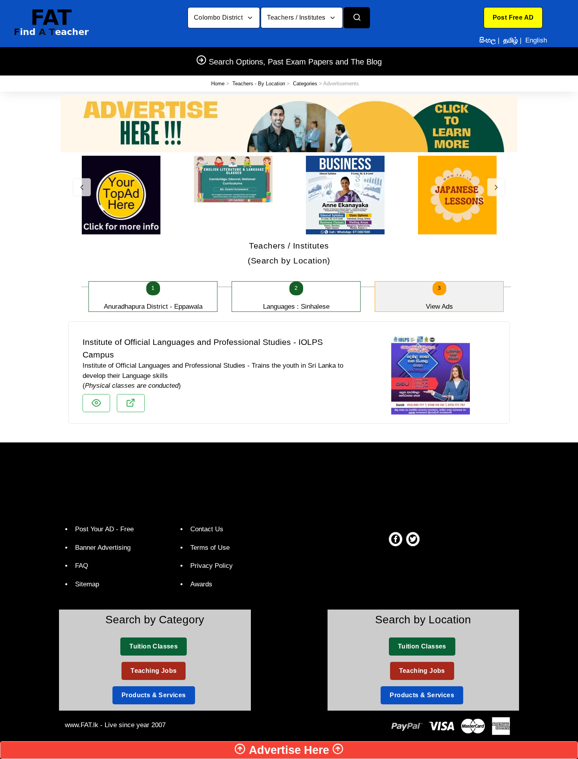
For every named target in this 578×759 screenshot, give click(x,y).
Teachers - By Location (258, 84)
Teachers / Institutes (297, 17)
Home (218, 84)
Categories (305, 84)
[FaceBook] (395, 539)
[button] (513, 17)
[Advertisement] (286, 481)
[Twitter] (413, 539)
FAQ (81, 565)
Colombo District (219, 17)
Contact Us (206, 529)
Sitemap (87, 584)
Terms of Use (210, 547)
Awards (201, 584)
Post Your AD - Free (104, 529)
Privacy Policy (211, 565)
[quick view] (96, 403)
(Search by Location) (289, 253)
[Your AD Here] (289, 123)
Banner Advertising (103, 547)
